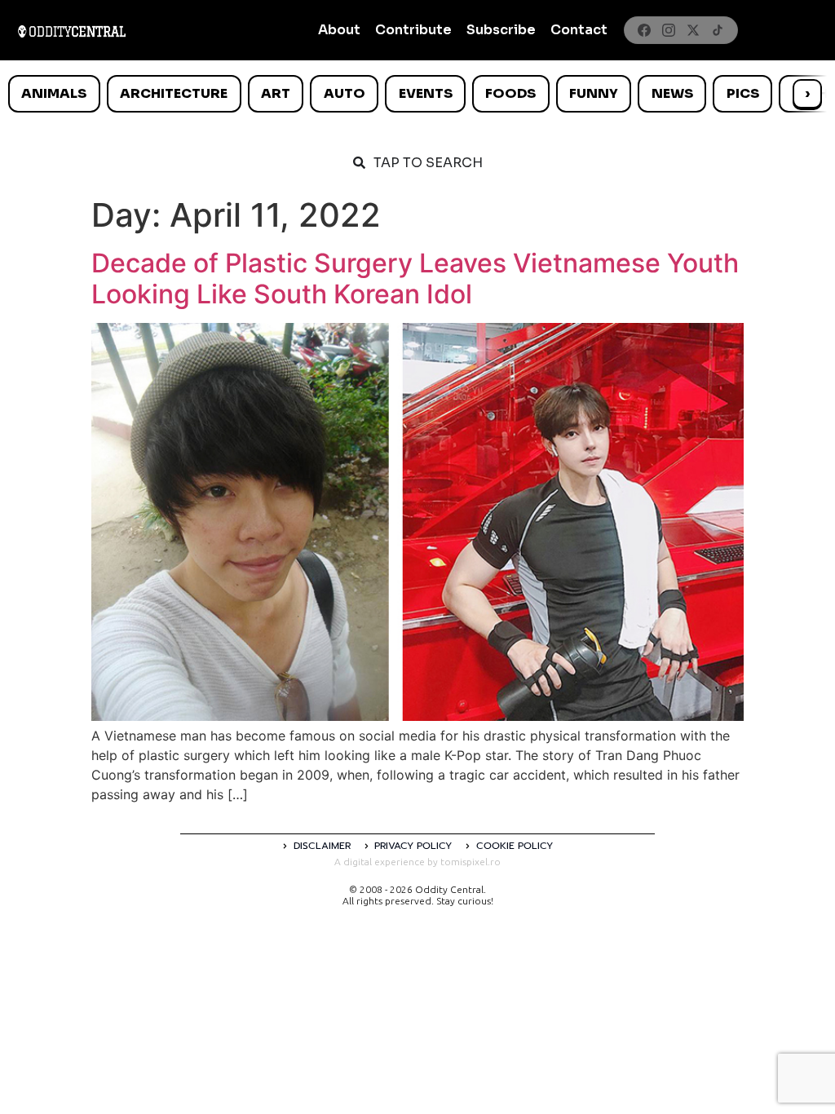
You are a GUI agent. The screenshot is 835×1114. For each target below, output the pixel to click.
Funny (593, 93)
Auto (344, 93)
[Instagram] (668, 30)
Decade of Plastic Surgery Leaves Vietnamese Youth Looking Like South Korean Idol (415, 278)
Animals (53, 93)
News (672, 93)
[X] (693, 30)
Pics (743, 93)
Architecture (174, 93)
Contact (578, 29)
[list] (417, 94)
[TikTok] (717, 30)
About (339, 29)
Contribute (413, 29)
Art (275, 93)
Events (426, 93)
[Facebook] (644, 30)
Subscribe (501, 29)
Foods (510, 93)
